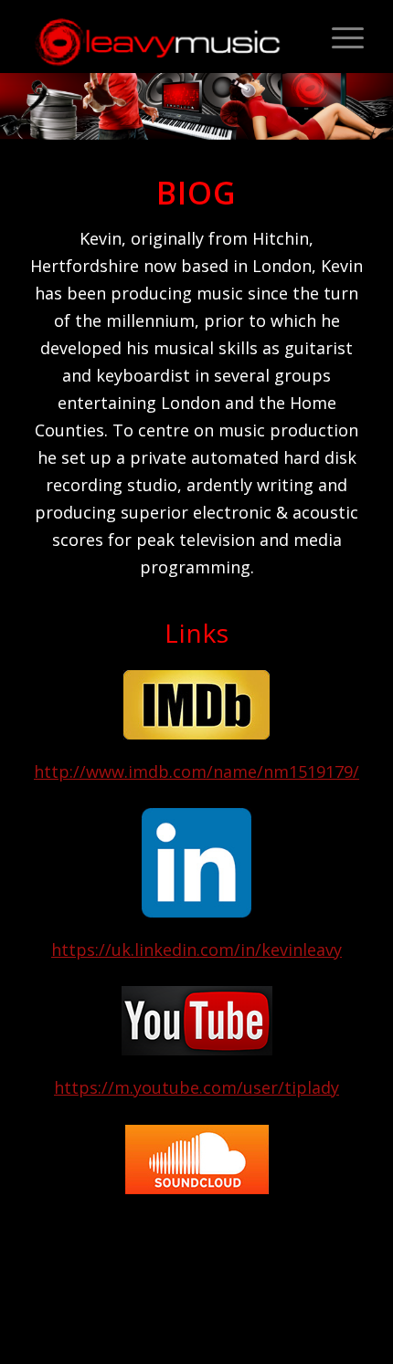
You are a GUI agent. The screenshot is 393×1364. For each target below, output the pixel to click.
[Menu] (338, 36)
